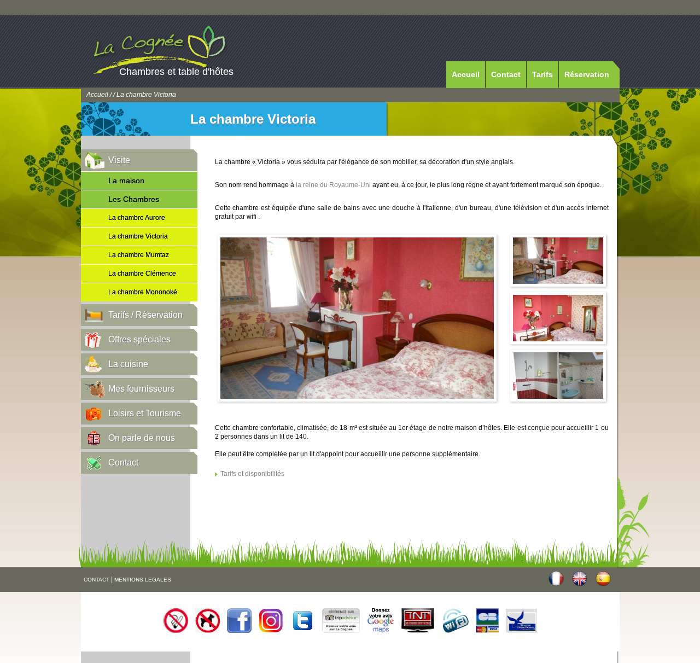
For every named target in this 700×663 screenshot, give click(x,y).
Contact (506, 74)
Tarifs (542, 74)
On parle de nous (141, 438)
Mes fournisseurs (141, 388)
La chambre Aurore (136, 218)
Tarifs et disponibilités (252, 474)
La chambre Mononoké (142, 292)
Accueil (466, 74)
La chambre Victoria (138, 236)
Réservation (586, 74)
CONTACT (96, 580)
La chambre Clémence (142, 273)
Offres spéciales (139, 339)
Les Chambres (133, 199)
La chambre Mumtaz (138, 255)
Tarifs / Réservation (145, 314)
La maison (126, 180)
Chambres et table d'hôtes (176, 71)
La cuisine (128, 364)
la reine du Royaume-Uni (333, 185)
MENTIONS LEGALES (142, 580)
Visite (119, 160)
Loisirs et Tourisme (144, 413)
